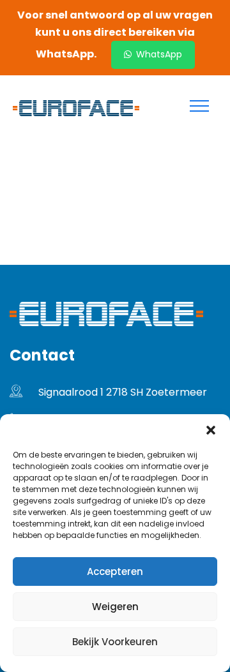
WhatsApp (158, 54)
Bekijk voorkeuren (115, 641)
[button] (210, 430)
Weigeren (115, 606)
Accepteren (115, 571)
